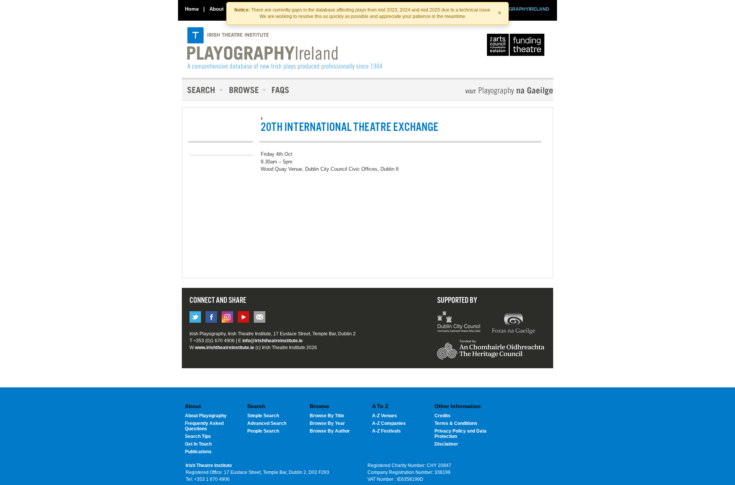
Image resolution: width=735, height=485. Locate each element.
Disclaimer (446, 444)
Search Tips (198, 436)
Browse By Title (327, 415)
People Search (263, 431)
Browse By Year (327, 423)
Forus (513, 322)
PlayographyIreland (284, 48)
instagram (227, 317)
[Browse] (245, 90)
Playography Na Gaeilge (487, 91)
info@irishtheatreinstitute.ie (272, 340)
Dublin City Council (459, 322)
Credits (442, 415)
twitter (195, 317)
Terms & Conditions (455, 423)
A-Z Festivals (386, 431)
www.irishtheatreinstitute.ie (224, 347)
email (259, 317)
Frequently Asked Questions (204, 426)
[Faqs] (281, 90)
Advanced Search (266, 423)
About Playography (206, 415)
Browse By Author (330, 431)
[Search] (203, 90)
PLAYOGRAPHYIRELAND (521, 9)
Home (192, 9)
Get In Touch (198, 444)
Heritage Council (490, 353)
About (216, 9)
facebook (211, 317)
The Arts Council (517, 47)
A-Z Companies (389, 423)
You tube (243, 317)
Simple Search (263, 415)
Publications (198, 451)
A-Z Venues (384, 415)
